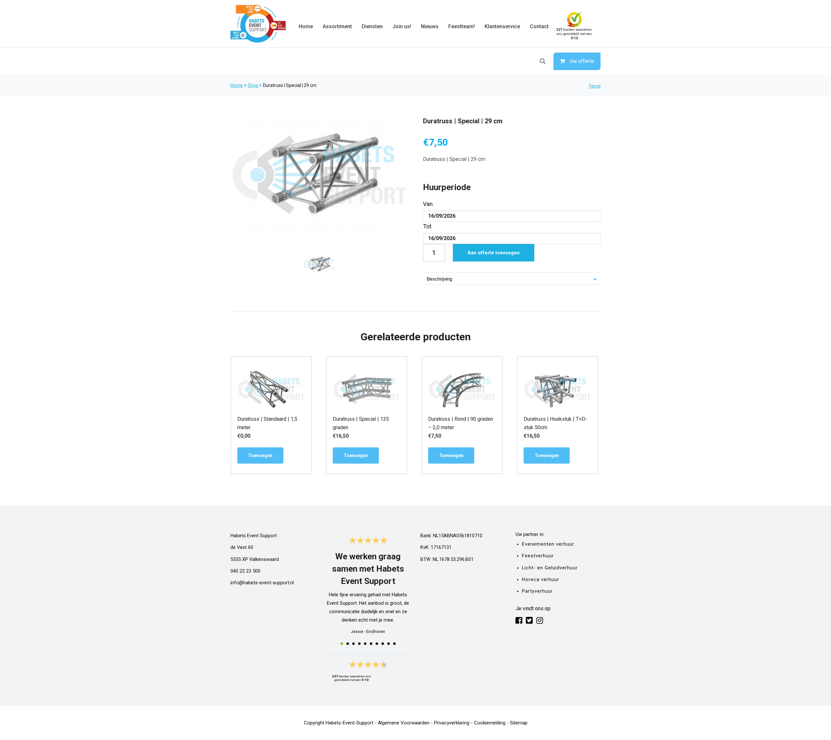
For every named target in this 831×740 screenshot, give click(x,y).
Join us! (401, 26)
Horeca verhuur (540, 579)
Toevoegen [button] (260, 455)
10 (394, 643)
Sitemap (518, 723)
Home (306, 26)
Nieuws (430, 26)
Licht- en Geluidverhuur (550, 568)
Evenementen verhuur (548, 544)
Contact (539, 26)
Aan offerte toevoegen (493, 253)
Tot (427, 226)
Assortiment (337, 26)
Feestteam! (461, 26)
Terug (595, 86)
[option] (319, 174)
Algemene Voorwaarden (403, 723)
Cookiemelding (489, 723)
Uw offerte (582, 61)
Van (428, 203)
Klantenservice (502, 26)
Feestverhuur (538, 556)
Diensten (372, 26)
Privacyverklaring (451, 723)
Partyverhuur (537, 591)
